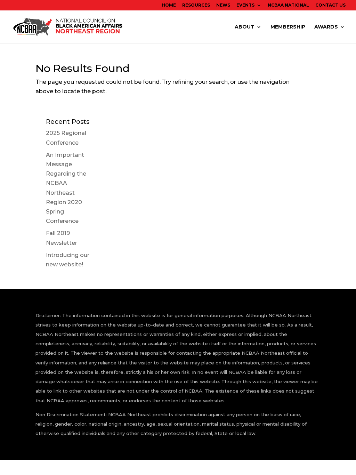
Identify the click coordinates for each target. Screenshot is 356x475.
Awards (326, 27)
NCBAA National (288, 5)
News (223, 5)
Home (169, 5)
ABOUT (244, 27)
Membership (287, 27)
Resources (196, 5)
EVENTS (245, 5)
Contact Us (330, 5)
